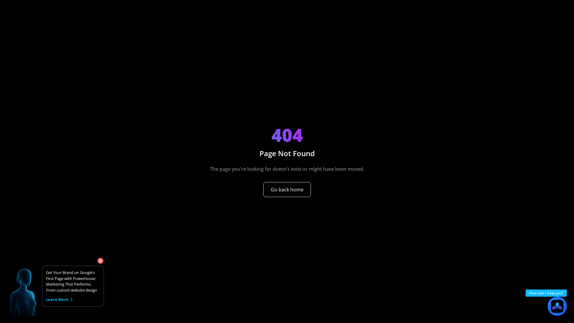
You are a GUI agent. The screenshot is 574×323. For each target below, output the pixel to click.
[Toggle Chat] (557, 306)
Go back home (287, 189)
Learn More (57, 299)
